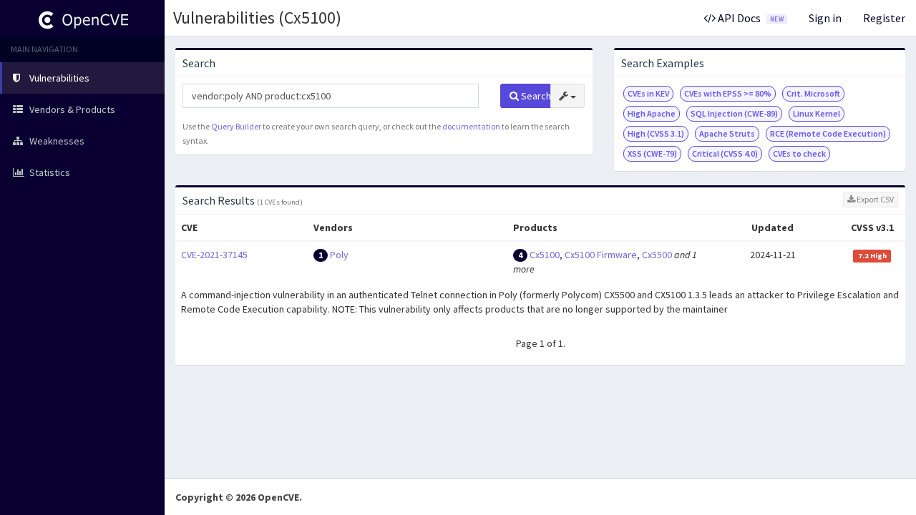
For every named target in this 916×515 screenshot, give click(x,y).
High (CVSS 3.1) (656, 133)
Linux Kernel (816, 113)
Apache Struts (727, 133)
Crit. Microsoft (813, 93)
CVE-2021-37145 (214, 254)
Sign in (825, 18)
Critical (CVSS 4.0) (725, 153)
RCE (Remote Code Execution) (828, 133)
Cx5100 (545, 254)
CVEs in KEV (648, 93)
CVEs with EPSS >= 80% (727, 93)
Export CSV (874, 199)
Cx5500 (657, 254)
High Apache (652, 113)
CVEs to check (799, 153)
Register (884, 18)
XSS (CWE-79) (652, 153)
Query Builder (236, 126)
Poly (339, 254)
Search (535, 95)
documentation (471, 126)
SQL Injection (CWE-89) (734, 113)
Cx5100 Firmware (601, 254)
